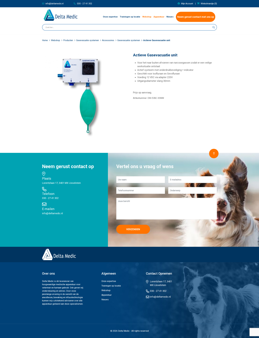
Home (45, 40)
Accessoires (108, 40)
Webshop (56, 40)
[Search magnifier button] (214, 27)
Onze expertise (108, 281)
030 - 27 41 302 (50, 198)
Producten (68, 40)
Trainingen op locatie (111, 285)
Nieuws (105, 299)
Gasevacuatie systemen (87, 40)
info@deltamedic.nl (52, 213)
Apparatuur (106, 295)
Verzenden (133, 229)
